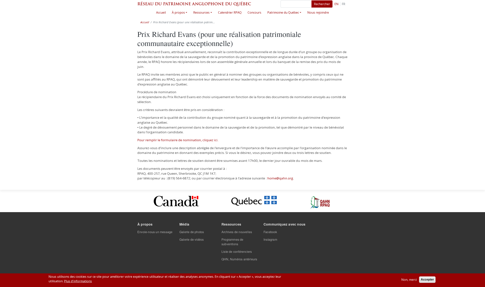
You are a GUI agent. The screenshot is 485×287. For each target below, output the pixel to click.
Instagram (270, 239)
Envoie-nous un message (154, 232)
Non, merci (409, 280)
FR (343, 4)
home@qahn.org (280, 178)
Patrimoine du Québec (283, 12)
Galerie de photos (191, 232)
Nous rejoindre (318, 12)
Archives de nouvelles (236, 232)
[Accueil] (194, 3)
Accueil (161, 12)
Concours (254, 12)
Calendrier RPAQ (230, 12)
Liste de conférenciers (236, 251)
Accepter (427, 279)
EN (336, 4)
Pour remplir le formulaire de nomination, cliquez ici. (177, 140)
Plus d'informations (78, 281)
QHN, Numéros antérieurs (239, 259)
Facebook (270, 232)
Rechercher (322, 4)
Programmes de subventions (232, 241)
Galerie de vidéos (191, 239)
